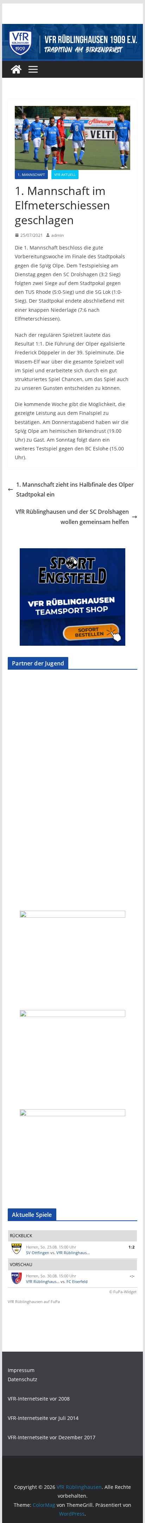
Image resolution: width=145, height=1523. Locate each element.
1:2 (131, 1247)
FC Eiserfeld (77, 1281)
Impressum (21, 1370)
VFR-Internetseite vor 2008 (39, 1398)
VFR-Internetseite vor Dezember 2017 (51, 1437)
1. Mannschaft (31, 174)
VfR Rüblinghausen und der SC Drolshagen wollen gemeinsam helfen (72, 517)
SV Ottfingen (37, 1252)
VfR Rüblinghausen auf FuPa (34, 1301)
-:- (132, 1275)
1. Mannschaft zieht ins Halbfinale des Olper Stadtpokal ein (75, 490)
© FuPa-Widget (123, 1291)
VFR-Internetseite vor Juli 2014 (43, 1418)
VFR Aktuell (65, 174)
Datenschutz (22, 1379)
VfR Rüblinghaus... (73, 1252)
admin (57, 235)
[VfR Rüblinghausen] (72, 29)
